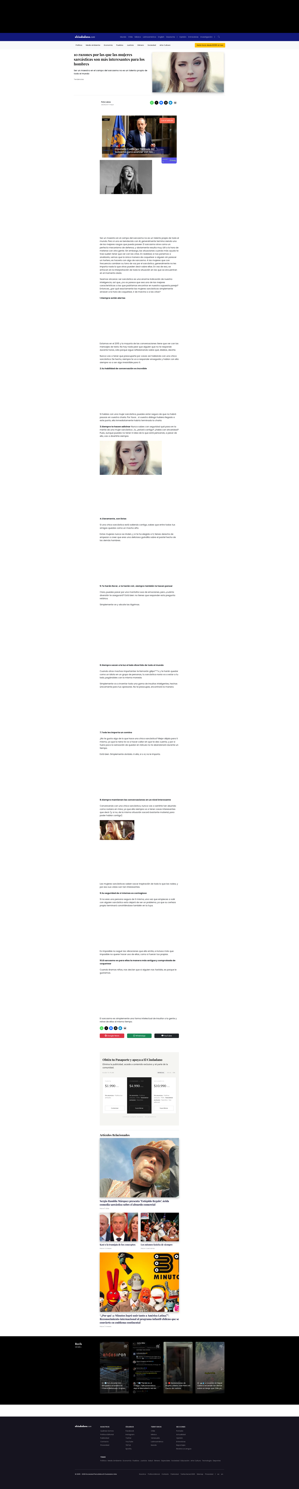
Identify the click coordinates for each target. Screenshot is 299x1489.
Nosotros (142, 1474)
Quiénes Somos (107, 1431)
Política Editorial (107, 1434)
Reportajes (180, 1445)
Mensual (161, 1072)
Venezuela (155, 1438)
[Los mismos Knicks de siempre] (160, 1227)
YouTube (167, 1035)
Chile (130, 37)
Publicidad (104, 1438)
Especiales (165, 1460)
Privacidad (104, 1445)
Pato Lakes (106, 102)
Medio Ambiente (93, 45)
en (222, 1474)
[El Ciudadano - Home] (85, 37)
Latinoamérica (149, 37)
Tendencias (79, 79)
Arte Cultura (165, 45)
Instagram (130, 1434)
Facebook (130, 1431)
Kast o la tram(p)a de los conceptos (117, 1244)
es (218, 1474)
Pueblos (119, 45)
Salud (150, 1460)
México (138, 37)
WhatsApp (140, 1035)
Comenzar (115, 1108)
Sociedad (152, 45)
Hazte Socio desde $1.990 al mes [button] (210, 45)
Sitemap (200, 1474)
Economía (108, 45)
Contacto (104, 1441)
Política (79, 45)
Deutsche (170, 37)
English (161, 37)
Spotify (129, 1449)
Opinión (182, 37)
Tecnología (207, 1460)
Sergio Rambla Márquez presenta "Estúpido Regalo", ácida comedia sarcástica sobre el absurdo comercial (134, 1202)
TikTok (128, 1445)
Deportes (217, 1460)
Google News (113, 1035)
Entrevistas (193, 37)
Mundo (123, 37)
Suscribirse (139, 1108)
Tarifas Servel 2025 (188, 1474)
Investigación (206, 37)
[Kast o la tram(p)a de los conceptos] (119, 1227)
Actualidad (181, 1434)
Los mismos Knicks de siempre (157, 1244)
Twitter (128, 1438)
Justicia (130, 45)
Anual (171, 1072)
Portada (179, 1431)
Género (140, 45)
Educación (185, 1460)
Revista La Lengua (183, 1449)
